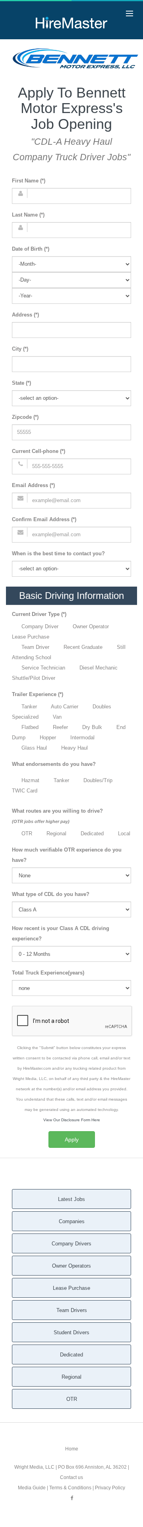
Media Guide (32, 1488)
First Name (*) (28, 181)
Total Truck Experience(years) (48, 973)
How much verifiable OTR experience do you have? (67, 855)
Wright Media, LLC (34, 1467)
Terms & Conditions (70, 1488)
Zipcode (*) (25, 417)
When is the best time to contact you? (58, 553)
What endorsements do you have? (54, 764)
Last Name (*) (28, 215)
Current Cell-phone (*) (38, 451)
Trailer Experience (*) (37, 694)
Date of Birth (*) (30, 249)
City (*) (20, 349)
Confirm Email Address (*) (44, 519)
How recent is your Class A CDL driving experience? (60, 933)
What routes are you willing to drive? (57, 816)
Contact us (71, 1477)
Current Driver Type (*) (39, 614)
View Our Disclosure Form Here (71, 1120)
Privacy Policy (110, 1488)
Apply (72, 1139)
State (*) (21, 383)
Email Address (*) (33, 485)
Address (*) (25, 315)
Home (71, 1449)
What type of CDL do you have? (50, 894)
